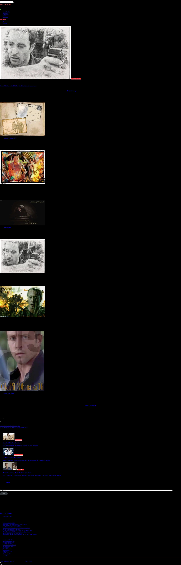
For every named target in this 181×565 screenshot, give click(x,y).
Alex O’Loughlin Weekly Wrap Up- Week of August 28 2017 (14, 427)
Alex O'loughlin (22, 85)
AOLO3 (18, 460)
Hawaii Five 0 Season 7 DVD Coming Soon (10, 426)
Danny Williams (30, 475)
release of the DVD (90, 405)
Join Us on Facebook (6, 513)
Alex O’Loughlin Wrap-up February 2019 (12, 533)
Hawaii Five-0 (42, 460)
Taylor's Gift (5, 552)
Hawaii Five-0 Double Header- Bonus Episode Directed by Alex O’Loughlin (20, 534)
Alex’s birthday (71, 91)
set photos (48, 460)
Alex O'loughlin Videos (8, 546)
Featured (73, 79)
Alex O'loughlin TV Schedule (9, 545)
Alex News (16, 455)
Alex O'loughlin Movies (8, 542)
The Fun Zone (78, 79)
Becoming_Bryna (9, 393)
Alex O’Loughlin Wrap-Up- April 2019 (12, 457)
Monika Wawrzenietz (10, 138)
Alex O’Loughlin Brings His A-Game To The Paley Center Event (17, 530)
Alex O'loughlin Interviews (9, 541)
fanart (27, 85)
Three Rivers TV (6, 554)
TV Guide (5, 555)
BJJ (37, 460)
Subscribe (4, 493)
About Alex (5, 13)
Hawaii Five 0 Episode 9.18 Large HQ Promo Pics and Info (16, 531)
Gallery (4, 15)
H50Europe (7, 227)
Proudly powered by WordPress (7, 561)
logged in (8, 482)
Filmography (6, 14)
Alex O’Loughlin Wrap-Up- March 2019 (12, 529)
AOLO (16, 85)
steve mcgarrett (33, 85)
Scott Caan (51, 475)
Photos (20, 440)
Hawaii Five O (6, 550)
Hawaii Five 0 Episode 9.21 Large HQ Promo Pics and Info (17, 472)
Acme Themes (29, 561)
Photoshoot (35, 445)
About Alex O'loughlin (8, 539)
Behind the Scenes (32, 460)
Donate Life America (7, 548)
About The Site (6, 11)
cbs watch (30, 445)
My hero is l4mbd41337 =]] (9, 523)
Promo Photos (45, 475)
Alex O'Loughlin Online (5, 4)
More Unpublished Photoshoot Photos (12, 442)
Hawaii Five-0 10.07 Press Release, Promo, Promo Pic (15, 524)
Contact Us (5, 17)
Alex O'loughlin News (8, 543)
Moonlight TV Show (7, 551)
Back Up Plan (6, 547)
